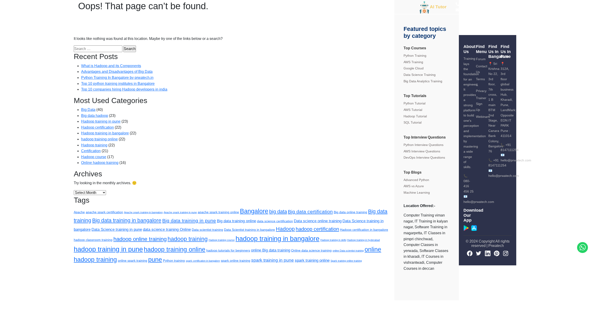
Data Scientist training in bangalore (249, 229)
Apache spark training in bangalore (143, 212)
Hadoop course (93, 157)
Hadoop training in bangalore (105, 133)
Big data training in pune (189, 220)
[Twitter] (478, 253)
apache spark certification (104, 212)
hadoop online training (140, 239)
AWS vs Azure (414, 186)
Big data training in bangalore (126, 220)
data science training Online (167, 229)
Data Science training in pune (116, 229)
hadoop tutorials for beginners (228, 250)
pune (155, 259)
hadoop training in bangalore (277, 238)
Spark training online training (346, 260)
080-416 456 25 (468, 186)
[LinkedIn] (487, 253)
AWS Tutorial (413, 110)
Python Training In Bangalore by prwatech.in (117, 78)
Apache (79, 212)
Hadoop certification (97, 127)
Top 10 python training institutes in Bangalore (118, 84)
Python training (174, 260)
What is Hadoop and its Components (111, 66)
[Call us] (582, 247)
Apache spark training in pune (180, 212)
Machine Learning (417, 192)
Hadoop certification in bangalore (364, 229)
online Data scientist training (348, 250)
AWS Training (413, 62)
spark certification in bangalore (203, 260)
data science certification (275, 221)
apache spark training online (218, 212)
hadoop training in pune (108, 249)
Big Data (88, 110)
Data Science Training (420, 75)
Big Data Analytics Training (423, 81)
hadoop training (188, 239)
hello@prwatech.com (516, 160)
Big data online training (350, 212)
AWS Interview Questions (422, 151)
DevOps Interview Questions (424, 157)
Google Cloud (414, 68)
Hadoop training (94, 145)
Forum (481, 59)
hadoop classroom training (93, 240)
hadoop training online (99, 139)
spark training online (312, 260)
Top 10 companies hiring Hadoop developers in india (124, 89)
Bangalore (254, 211)
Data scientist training (207, 229)
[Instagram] (505, 253)
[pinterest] (496, 253)
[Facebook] (469, 253)
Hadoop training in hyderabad (363, 240)
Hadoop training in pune (101, 121)
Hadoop (285, 229)
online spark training (132, 260)
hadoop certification (317, 229)
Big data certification (310, 211)
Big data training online (236, 221)
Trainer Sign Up (481, 104)
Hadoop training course (222, 240)
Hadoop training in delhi (333, 240)
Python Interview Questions (423, 145)
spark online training (235, 260)
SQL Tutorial (413, 122)
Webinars (483, 117)
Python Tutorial (414, 103)
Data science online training (318, 221)
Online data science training (311, 250)
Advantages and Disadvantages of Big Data (117, 72)
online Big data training (270, 250)
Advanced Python (416, 180)
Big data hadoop (94, 116)
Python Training (415, 55)
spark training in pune (272, 260)
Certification (91, 151)
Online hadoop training (99, 163)
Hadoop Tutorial (415, 116)
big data (278, 211)
